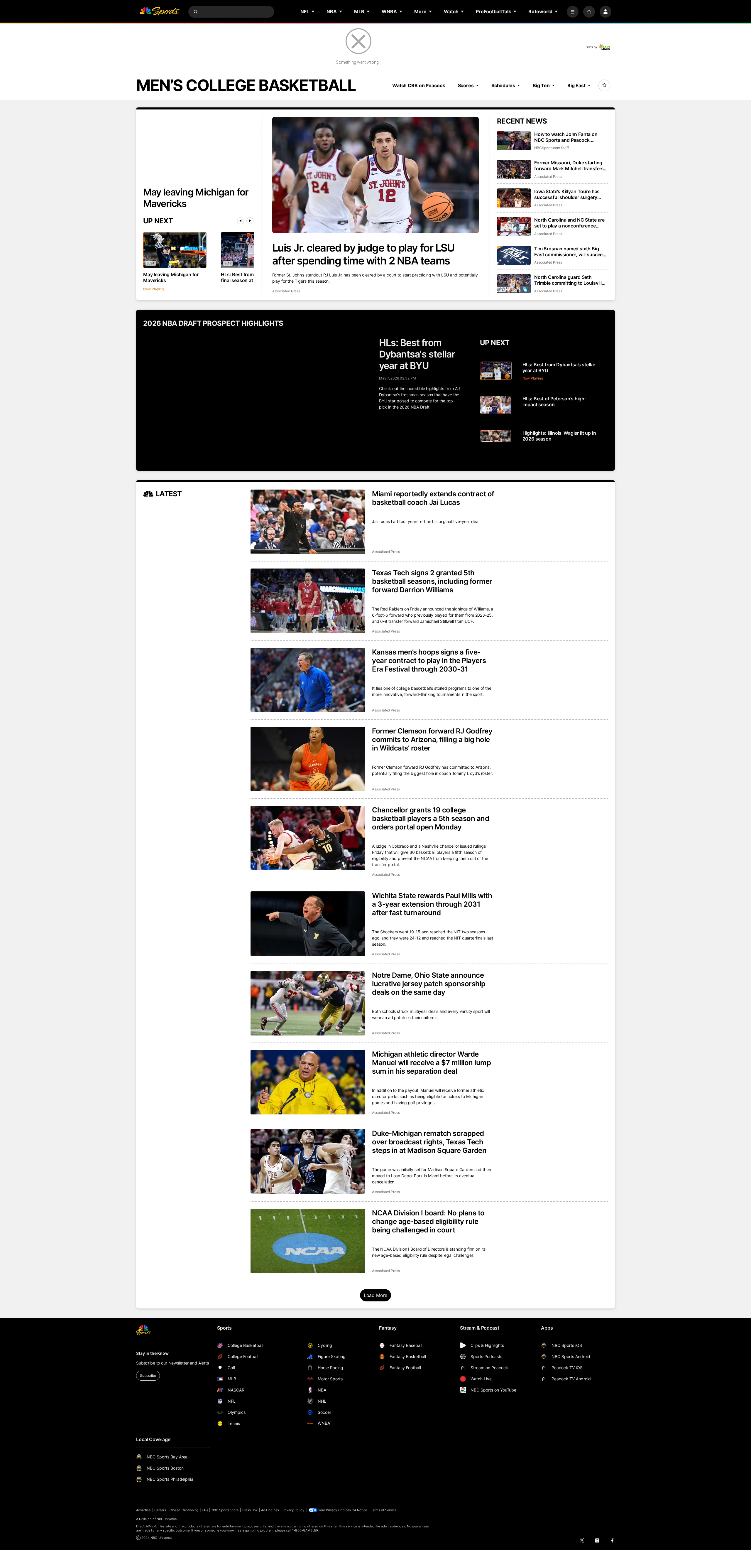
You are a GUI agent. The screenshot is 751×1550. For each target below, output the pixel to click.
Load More (376, 1295)
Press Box (250, 1510)
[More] (573, 12)
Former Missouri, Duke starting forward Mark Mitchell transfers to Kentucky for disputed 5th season (569, 165)
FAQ (205, 1510)
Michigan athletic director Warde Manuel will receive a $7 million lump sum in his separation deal (431, 1062)
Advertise (143, 1510)
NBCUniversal (167, 1519)
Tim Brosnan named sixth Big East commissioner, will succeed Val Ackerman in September (569, 251)
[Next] (249, 220)
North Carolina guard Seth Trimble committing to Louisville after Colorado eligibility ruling (569, 280)
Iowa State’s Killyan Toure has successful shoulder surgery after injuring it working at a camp (571, 194)
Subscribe (148, 1375)
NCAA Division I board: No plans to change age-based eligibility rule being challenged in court (428, 1221)
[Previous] (240, 220)
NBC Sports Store (225, 1510)
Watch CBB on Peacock (418, 85)
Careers (160, 1510)
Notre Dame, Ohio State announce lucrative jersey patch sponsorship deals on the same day (429, 983)
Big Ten (541, 85)
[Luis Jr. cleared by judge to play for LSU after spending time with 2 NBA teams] (375, 175)
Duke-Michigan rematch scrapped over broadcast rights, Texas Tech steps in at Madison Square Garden (429, 1142)
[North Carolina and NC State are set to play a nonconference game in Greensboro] (514, 226)
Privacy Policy (293, 1510)
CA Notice (359, 1510)
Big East (576, 85)
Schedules (503, 85)
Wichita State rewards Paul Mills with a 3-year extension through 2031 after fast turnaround (432, 904)
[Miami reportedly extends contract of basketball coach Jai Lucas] (308, 522)
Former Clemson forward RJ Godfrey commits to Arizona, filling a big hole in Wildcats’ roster (432, 739)
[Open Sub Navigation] (313, 11)
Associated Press (286, 291)
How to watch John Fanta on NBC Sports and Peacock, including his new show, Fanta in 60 (570, 137)
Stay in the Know (152, 1353)
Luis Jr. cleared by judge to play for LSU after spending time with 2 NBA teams (363, 254)
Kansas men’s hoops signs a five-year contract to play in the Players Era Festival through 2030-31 (429, 660)
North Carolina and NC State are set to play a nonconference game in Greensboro (569, 223)
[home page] (160, 11)
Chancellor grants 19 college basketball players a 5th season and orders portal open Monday (430, 818)
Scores (466, 85)
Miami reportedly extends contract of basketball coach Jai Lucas (433, 498)
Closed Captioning (184, 1510)
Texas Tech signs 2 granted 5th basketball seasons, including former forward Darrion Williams (432, 581)
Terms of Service (384, 1510)
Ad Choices (270, 1510)
